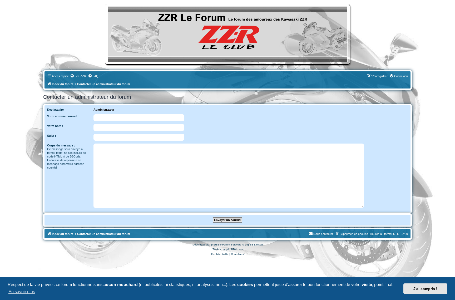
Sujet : (51, 135)
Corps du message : (61, 145)
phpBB (215, 244)
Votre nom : (55, 125)
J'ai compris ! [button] (425, 289)
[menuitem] (78, 76)
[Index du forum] (227, 34)
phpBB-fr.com (234, 249)
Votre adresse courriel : (63, 116)
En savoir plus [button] (21, 291)
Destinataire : (56, 109)
